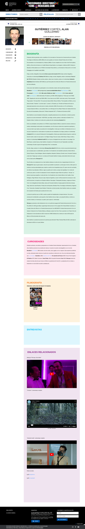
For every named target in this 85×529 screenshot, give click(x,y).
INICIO (7, 10)
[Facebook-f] (75, 527)
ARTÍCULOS (28, 10)
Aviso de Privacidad (43, 526)
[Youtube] (78, 527)
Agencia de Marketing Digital (37, 527)
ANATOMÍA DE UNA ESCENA (42, 10)
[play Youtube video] (52, 374)
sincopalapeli (32, 478)
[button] (50, 44)
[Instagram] (72, 527)
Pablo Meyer (15, 527)
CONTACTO (65, 10)
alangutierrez (32, 474)
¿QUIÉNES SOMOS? (16, 10)
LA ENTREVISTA (55, 10)
